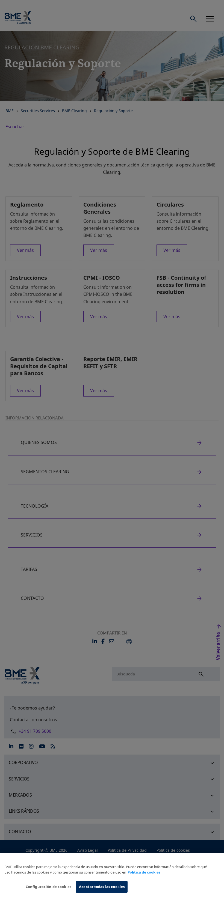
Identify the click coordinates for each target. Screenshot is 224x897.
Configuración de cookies (48, 886)
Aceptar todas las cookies (102, 886)
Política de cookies (144, 872)
